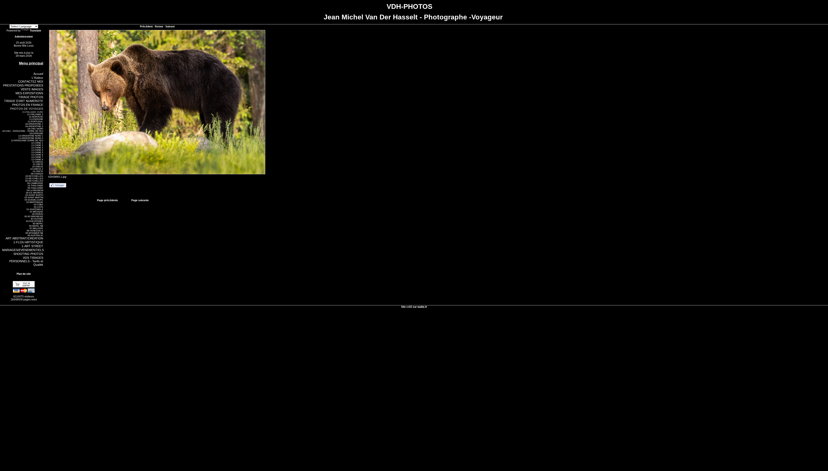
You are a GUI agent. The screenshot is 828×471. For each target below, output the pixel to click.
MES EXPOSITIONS (29, 93)
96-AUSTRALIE (35, 235)
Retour (159, 26)
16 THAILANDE (35, 185)
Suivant (170, 26)
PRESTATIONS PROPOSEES (23, 85)
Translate (35, 30)
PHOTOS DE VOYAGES (26, 108)
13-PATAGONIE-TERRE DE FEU (27, 140)
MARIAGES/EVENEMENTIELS (23, 250)
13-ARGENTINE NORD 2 (30, 138)
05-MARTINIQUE (34, 202)
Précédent (146, 26)
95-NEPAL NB (36, 226)
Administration (24, 36)
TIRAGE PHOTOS (30, 97)
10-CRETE (38, 171)
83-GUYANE (37, 219)
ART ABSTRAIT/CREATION (24, 238)
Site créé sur (414, 306)
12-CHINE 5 (37, 152)
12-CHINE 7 (37, 157)
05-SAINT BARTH (34, 195)
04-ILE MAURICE (34, 193)
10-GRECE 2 (36, 169)
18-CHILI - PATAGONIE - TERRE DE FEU (22, 131)
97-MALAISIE (36, 228)
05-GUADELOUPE (34, 200)
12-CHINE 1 (37, 143)
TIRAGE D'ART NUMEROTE (23, 101)
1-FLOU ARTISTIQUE (28, 242)
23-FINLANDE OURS (32, 112)
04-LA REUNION (35, 190)
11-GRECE (37, 162)
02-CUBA (38, 204)
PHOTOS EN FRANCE (27, 105)
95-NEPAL (38, 223)
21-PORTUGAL (35, 121)
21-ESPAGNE (36, 119)
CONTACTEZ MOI (30, 81)
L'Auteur (37, 77)
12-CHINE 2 (37, 145)
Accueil (38, 73)
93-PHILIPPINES (34, 221)
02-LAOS (38, 207)
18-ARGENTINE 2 (34, 126)
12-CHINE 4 (37, 150)
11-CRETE (38, 164)
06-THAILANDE (35, 188)
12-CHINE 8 (37, 159)
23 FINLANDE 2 (35, 114)
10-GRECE (37, 166)
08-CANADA (37, 174)
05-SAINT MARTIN (34, 197)
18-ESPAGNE (36, 133)
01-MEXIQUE (36, 211)
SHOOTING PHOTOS (28, 254)
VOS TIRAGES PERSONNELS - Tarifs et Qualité (26, 261)
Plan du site (24, 273)
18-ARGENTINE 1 (34, 124)
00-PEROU (37, 214)
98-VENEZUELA (35, 230)
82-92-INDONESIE (34, 216)
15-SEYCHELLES (34, 178)
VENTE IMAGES (32, 89)
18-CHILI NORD (35, 128)
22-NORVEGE (36, 117)
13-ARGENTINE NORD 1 (30, 136)
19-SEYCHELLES (34, 176)
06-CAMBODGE (35, 183)
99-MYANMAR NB (34, 233)
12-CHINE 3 (37, 147)
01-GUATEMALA (35, 209)
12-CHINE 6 (37, 155)
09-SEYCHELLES (34, 181)
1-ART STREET (32, 246)
